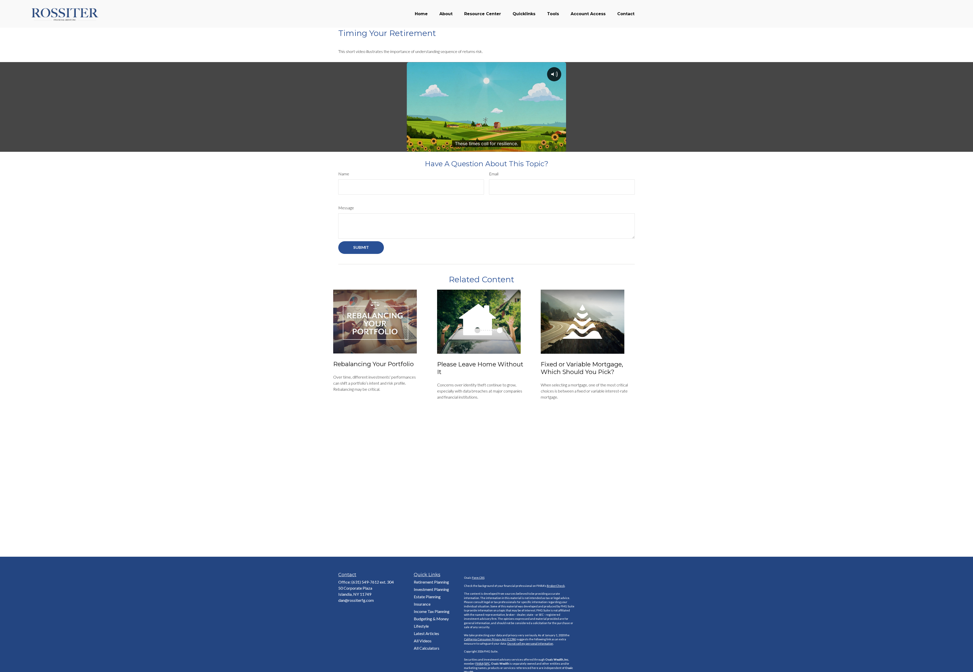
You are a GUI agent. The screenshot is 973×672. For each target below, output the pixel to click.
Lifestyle (421, 626)
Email (493, 173)
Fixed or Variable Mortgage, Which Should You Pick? (582, 368)
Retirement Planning (431, 582)
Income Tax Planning (432, 611)
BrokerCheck (556, 585)
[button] (421, 14)
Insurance (422, 604)
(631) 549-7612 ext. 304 (372, 582)
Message (346, 207)
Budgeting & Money (431, 618)
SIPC (487, 663)
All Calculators (426, 648)
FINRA (479, 663)
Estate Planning (427, 596)
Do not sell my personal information (530, 643)
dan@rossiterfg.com (356, 600)
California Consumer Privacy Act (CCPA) (490, 639)
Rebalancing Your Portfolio (373, 364)
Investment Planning (431, 589)
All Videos (423, 640)
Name (343, 173)
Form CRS (478, 577)
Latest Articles (426, 633)
